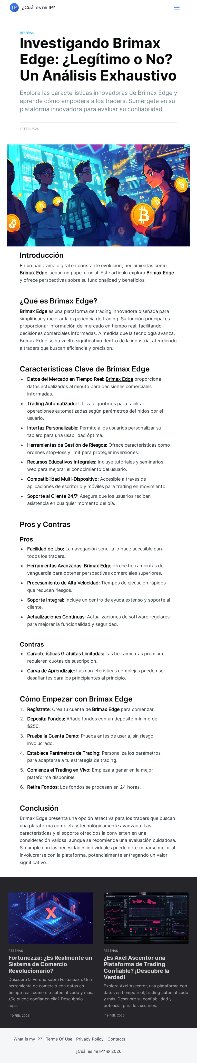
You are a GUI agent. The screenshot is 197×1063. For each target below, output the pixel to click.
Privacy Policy (90, 1039)
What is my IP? (28, 1039)
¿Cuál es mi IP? (90, 1051)
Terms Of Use (59, 1039)
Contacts (116, 1039)
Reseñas (27, 32)
